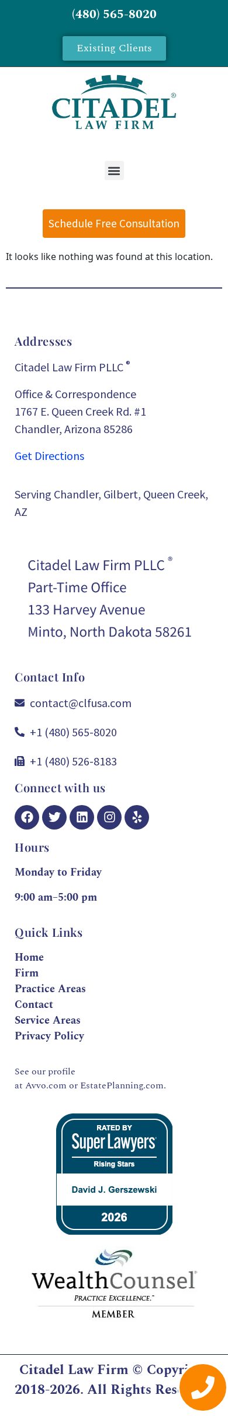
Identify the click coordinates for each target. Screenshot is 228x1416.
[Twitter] (54, 817)
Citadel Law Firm (74, 1370)
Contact (34, 1005)
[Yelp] (137, 817)
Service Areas (48, 1020)
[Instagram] (109, 817)
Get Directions (49, 455)
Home (29, 957)
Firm (27, 973)
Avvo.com (46, 1085)
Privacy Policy (49, 1036)
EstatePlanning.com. (123, 1085)
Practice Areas (50, 989)
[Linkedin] (82, 817)
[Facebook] (27, 817)
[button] (114, 170)
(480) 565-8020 (114, 14)
